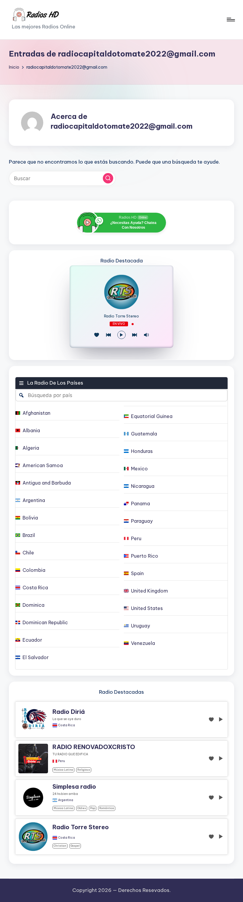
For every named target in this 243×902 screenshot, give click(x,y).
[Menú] (230, 19)
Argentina (65, 800)
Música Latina (63, 769)
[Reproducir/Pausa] (121, 335)
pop (92, 808)
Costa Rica (66, 725)
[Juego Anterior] (108, 335)
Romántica (106, 808)
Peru (61, 761)
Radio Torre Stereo (121, 316)
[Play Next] (135, 335)
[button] (108, 178)
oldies (81, 808)
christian (60, 845)
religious (83, 769)
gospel (75, 845)
